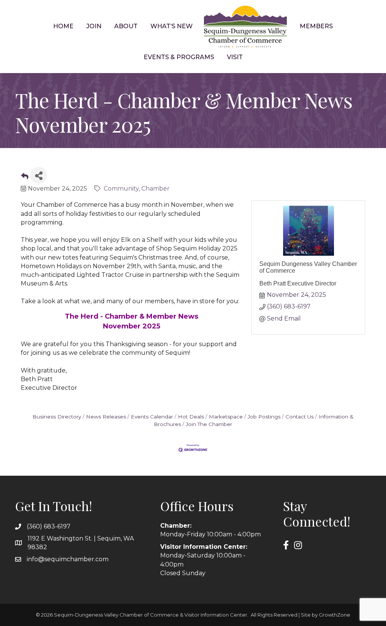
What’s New (171, 26)
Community (121, 188)
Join (93, 26)
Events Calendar (152, 417)
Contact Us (299, 417)
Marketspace (226, 417)
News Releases (106, 417)
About (126, 26)
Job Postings (264, 417)
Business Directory (56, 417)
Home (63, 26)
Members (316, 26)
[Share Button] (38, 175)
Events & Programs (179, 57)
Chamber (155, 188)
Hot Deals (191, 417)
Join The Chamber (209, 424)
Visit (235, 57)
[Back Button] (24, 177)
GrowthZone (334, 615)
